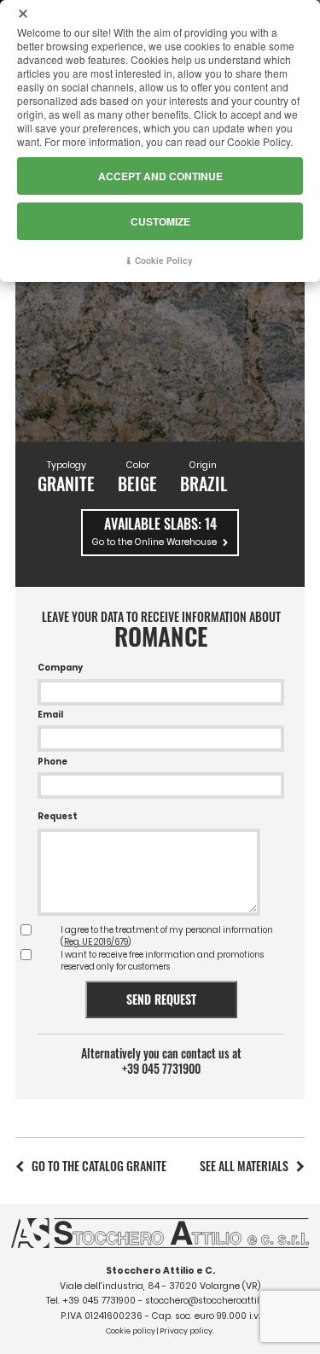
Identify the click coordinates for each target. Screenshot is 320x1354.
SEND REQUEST (161, 999)
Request (58, 816)
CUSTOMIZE (160, 221)
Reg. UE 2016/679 (96, 941)
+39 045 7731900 (161, 1068)
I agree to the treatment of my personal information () (167, 935)
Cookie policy (130, 1331)
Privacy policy (186, 1331)
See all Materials (244, 1166)
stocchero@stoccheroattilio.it (210, 1300)
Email (50, 714)
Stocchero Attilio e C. (160, 1270)
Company (60, 667)
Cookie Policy (164, 260)
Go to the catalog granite (99, 1166)
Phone (52, 761)
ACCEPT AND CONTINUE (160, 176)
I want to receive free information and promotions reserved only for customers (162, 960)
